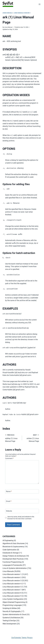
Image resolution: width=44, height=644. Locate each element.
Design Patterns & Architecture (14, 556)
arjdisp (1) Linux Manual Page (11, 438)
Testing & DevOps (9, 621)
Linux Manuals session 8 (12, 593)
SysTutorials (16, 638)
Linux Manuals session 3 (12, 581)
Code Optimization (10, 550)
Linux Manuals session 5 (12, 587)
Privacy (30, 638)
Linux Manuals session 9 (12, 596)
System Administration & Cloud (14, 614)
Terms (24, 638)
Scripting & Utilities (10, 608)
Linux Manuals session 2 (12, 577)
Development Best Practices (13, 559)
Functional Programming (12, 562)
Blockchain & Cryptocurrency (13, 547)
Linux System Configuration (13, 599)
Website (9, 511)
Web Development (9, 624)
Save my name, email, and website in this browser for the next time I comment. (20, 518)
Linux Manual (8, 27)
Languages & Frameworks (12, 565)
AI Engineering (8, 540)
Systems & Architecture (11, 618)
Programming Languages (12, 605)
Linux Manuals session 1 (22, 13)
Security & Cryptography (12, 611)
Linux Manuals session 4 (12, 584)
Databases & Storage (10, 553)
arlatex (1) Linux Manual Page (33, 438)
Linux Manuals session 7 (12, 590)
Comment (9, 458)
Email (8, 501)
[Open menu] (39, 4)
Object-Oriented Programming (14, 602)
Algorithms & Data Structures (13, 543)
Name (9, 491)
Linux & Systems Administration (15, 568)
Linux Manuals (7, 13)
